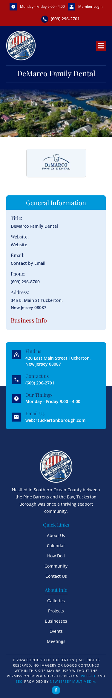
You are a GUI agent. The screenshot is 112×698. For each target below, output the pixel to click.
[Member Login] (71, 6)
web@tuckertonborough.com (55, 420)
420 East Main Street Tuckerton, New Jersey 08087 (58, 361)
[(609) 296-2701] (44, 19)
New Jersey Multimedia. (73, 681)
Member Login (90, 6)
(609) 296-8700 (25, 282)
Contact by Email (28, 263)
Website (19, 244)
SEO (19, 681)
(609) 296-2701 (65, 19)
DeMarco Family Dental (34, 226)
